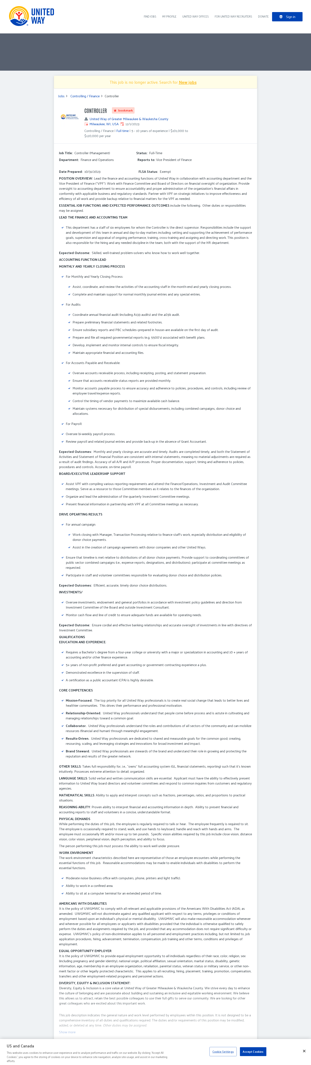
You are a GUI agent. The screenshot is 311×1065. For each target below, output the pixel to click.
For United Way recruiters (233, 16)
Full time (122, 131)
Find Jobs (150, 16)
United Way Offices (195, 16)
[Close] (304, 1051)
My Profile (169, 16)
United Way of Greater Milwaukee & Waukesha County (128, 118)
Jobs (61, 96)
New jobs (188, 82)
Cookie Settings (223, 1051)
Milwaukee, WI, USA (104, 124)
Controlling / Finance (85, 96)
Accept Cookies (253, 1051)
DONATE (263, 16)
